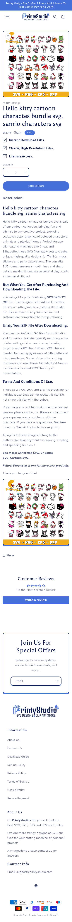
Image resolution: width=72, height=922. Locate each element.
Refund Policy (16, 765)
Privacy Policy (16, 773)
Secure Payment (18, 798)
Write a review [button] (36, 600)
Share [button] (10, 555)
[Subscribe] (57, 681)
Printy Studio (29, 915)
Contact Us (14, 748)
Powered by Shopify (48, 915)
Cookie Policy (16, 789)
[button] (7, 17)
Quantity (8, 164)
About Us (13, 739)
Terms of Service (18, 781)
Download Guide (18, 756)
